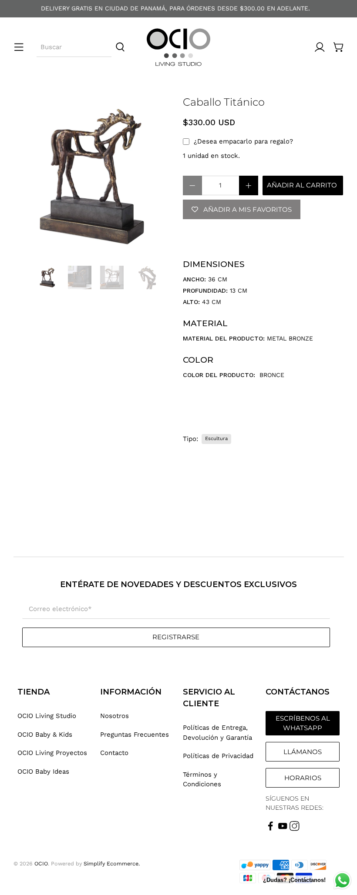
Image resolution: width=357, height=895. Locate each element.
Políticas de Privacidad (218, 756)
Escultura (216, 438)
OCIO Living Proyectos (52, 753)
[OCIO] (178, 47)
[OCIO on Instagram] (295, 828)
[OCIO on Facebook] (271, 828)
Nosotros (114, 716)
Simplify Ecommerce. (112, 863)
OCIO (41, 863)
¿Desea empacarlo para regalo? (243, 141)
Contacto (114, 753)
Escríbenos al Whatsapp (303, 723)
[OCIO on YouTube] (283, 828)
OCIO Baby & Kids (44, 734)
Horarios (302, 778)
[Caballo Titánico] (94, 176)
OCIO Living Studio (46, 716)
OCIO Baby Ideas (43, 771)
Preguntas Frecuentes (134, 734)
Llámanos (302, 752)
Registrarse (175, 637)
